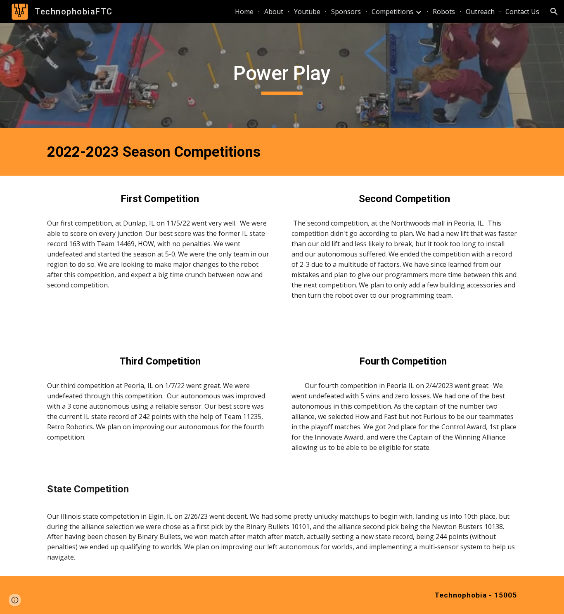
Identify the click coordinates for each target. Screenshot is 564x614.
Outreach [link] (480, 11)
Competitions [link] (392, 11)
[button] (554, 11)
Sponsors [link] (346, 11)
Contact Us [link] (522, 11)
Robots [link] (444, 11)
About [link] (273, 11)
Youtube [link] (307, 11)
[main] (282, 75)
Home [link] (244, 11)
